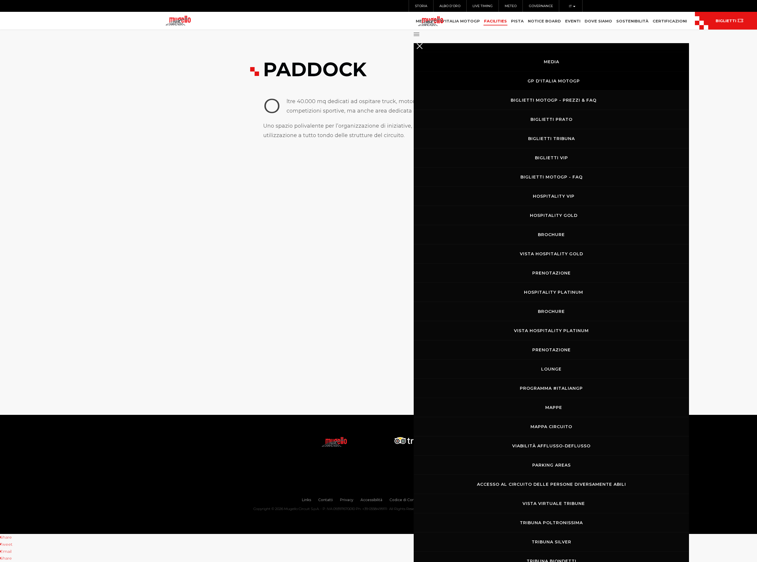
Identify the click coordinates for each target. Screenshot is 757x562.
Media (551, 61)
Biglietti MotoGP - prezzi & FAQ (553, 100)
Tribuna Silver (551, 542)
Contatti (325, 500)
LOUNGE (551, 369)
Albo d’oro (449, 6)
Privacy (346, 500)
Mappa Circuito (551, 426)
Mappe (553, 407)
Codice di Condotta (406, 500)
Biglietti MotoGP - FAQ (551, 177)
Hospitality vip (554, 196)
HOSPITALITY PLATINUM (553, 292)
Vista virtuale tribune (554, 503)
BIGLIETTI (726, 20)
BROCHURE (551, 234)
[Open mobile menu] (551, 32)
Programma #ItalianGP (551, 388)
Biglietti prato (551, 119)
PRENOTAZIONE (551, 273)
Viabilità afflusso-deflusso (551, 446)
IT (571, 6)
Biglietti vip (551, 157)
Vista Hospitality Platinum (551, 330)
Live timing (483, 6)
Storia (421, 6)
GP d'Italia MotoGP (554, 81)
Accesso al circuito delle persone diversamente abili (551, 484)
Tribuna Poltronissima (551, 522)
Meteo (511, 6)
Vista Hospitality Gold (551, 253)
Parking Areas (551, 465)
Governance (541, 6)
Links (306, 500)
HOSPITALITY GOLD (554, 215)
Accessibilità (371, 500)
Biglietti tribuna (551, 138)
